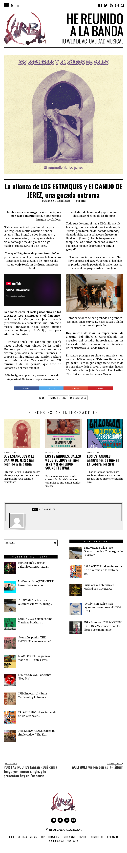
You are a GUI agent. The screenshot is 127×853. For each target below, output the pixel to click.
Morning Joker (56, 840)
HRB (83, 200)
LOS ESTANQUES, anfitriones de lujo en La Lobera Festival (103, 460)
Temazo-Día (54, 837)
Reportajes (113, 837)
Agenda (34, 837)
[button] (54, 543)
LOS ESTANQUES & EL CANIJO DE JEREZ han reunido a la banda (19, 460)
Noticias (22, 837)
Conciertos (97, 837)
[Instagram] (117, 5)
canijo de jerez (58, 398)
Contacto (72, 840)
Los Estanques (78, 398)
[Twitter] (105, 5)
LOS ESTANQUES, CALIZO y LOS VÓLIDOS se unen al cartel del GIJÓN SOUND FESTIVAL (63, 462)
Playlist (83, 837)
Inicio (12, 837)
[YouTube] (111, 5)
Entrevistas (69, 837)
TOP (43, 837)
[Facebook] (100, 5)
